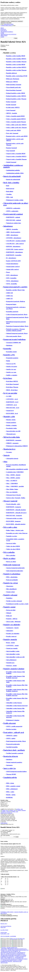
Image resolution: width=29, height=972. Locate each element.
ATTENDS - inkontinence (13, 238)
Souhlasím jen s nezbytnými (17, 21)
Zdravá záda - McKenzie (13, 621)
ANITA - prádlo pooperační (14, 726)
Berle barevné (10, 188)
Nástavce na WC (11, 363)
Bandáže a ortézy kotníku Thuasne (16, 61)
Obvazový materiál (10, 501)
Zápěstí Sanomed (11, 162)
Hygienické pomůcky (12, 358)
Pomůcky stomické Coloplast (13, 669)
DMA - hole (9, 197)
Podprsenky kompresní (11, 565)
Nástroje (6, 455)
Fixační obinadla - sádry (13, 504)
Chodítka (9, 194)
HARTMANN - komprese (13, 507)
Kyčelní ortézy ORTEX (13, 107)
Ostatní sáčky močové (12, 269)
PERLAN (9, 616)
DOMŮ (2, 36)
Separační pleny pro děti (13, 431)
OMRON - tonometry (12, 443)
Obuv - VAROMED (12, 483)
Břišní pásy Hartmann (12, 79)
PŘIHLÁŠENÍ (4, 35)
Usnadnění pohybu (10, 777)
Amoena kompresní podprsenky (15, 568)
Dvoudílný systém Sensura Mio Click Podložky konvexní (17, 694)
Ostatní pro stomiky (12, 648)
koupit (17, 836)
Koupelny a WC (9, 355)
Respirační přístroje (10, 756)
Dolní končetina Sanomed (13, 84)
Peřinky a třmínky (11, 425)
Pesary (8, 272)
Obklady (8, 613)
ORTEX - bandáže (11, 113)
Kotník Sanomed (11, 104)
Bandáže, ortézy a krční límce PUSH (16, 76)
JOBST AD (9, 293)
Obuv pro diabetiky (12, 492)
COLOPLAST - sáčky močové (15, 243)
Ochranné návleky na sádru (14, 518)
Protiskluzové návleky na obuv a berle (17, 604)
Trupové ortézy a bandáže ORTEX (16, 156)
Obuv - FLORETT (11, 480)
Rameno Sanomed (11, 148)
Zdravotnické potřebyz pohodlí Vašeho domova (7, 25)
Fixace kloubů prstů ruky (13, 87)
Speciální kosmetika (12, 747)
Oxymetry (9, 452)
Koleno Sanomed (11, 101)
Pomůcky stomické (10, 639)
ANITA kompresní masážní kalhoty (16, 771)
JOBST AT (9, 298)
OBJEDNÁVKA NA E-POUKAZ (8, 34)
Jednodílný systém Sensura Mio (15, 708)
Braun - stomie (10, 642)
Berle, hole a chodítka (11, 183)
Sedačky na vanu (11, 372)
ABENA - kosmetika (12, 229)
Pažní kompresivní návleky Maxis (16, 741)
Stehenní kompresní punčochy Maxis (17, 333)
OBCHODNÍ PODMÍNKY (7, 31)
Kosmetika (7, 348)
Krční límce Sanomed (12, 384)
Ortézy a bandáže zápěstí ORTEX (16, 119)
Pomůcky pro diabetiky (11, 625)
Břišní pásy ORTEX (12, 81)
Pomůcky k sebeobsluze (11, 574)
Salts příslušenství (11, 660)
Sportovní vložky (11, 543)
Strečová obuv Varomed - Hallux (15, 498)
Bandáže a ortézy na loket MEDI (15, 64)
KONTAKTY (4, 30)
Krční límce (7, 378)
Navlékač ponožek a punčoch (14, 753)
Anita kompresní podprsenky (14, 570)
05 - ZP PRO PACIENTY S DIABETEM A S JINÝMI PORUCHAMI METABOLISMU (13, 954)
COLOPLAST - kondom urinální (16, 241)
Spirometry (9, 765)
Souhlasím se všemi (5, 21)
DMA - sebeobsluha (11, 577)
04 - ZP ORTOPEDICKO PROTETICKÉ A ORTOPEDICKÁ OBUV (13, 952)
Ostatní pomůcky (11, 422)
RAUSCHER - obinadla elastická (15, 524)
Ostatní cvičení (10, 592)
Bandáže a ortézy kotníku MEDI (15, 56)
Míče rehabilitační (11, 589)
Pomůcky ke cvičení (10, 583)
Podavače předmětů (12, 580)
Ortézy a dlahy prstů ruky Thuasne (16, 127)
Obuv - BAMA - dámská (13, 475)
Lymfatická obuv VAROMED (15, 472)
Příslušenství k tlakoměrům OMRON (17, 446)
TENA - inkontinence (12, 281)
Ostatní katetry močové (13, 266)
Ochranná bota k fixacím (13, 495)
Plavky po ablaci (9, 558)
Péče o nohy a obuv (10, 527)
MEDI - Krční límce (12, 390)
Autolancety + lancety (12, 628)
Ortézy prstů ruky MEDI (13, 130)
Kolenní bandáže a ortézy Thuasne (16, 99)
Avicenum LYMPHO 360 (13, 342)
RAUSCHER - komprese (13, 521)
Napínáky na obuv (11, 536)
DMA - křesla (10, 783)
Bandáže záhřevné (11, 73)
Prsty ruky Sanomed (12, 133)
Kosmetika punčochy (12, 311)
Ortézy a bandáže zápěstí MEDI (15, 116)
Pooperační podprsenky (13, 744)
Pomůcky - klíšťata (11, 618)
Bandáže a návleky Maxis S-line (15, 290)
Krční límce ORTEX (12, 381)
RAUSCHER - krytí (12, 413)
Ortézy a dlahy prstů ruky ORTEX (16, 124)
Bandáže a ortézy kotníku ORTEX (16, 58)
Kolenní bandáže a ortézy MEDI (15, 93)
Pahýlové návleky (11, 729)
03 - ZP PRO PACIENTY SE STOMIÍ (14, 950)
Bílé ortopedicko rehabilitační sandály (17, 469)
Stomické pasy (10, 662)
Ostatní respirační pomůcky (14, 762)
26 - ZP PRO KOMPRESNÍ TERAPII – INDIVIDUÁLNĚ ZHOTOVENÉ (11, 961)
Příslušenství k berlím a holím (14, 200)
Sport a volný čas (9, 768)
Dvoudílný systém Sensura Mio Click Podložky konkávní (17, 690)
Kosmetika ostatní (11, 351)
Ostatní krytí (10, 410)
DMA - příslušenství (12, 789)
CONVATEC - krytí (12, 399)
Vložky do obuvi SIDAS (13, 549)
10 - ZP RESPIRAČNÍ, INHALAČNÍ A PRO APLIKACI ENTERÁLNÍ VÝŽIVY (14, 958)
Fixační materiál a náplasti (13, 214)
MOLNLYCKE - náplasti (13, 220)
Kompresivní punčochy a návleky (15, 287)
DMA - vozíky (10, 792)
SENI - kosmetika (11, 278)
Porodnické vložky (11, 428)
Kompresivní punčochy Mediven (15, 301)
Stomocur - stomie (11, 665)
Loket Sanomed (10, 110)
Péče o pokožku (9, 552)
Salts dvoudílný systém (12, 651)
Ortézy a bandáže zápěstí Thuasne (16, 122)
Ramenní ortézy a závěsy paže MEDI (16, 136)
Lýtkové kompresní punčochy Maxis (16, 314)
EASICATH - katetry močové (14, 249)
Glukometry (9, 630)
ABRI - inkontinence (12, 235)
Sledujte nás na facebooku (6, 812)
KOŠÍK (2, 33)
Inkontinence (8, 226)
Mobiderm (9, 345)
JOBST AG (9, 295)
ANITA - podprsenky (12, 211)
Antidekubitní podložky (13, 170)
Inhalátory (9, 759)
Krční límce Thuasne (12, 387)
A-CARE (8, 396)
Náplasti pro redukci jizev (13, 223)
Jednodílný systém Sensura (14, 702)
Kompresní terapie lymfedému (14, 339)
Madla (8, 361)
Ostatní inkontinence (12, 263)
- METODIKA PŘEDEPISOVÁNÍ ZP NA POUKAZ (13, 948)
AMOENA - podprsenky (13, 208)
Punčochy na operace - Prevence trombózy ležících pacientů (15, 329)
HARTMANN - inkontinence (14, 252)
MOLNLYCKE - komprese (14, 515)
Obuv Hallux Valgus (12, 489)
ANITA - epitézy (10, 738)
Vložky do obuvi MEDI (13, 546)
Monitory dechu (10, 419)
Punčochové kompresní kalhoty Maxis (17, 326)
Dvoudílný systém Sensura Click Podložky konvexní (15, 677)
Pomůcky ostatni (9, 607)
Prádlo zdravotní (9, 723)
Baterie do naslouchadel (12, 176)
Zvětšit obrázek (4, 823)
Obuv (5, 462)
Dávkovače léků (10, 610)
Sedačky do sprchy (11, 366)
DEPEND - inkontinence (13, 246)
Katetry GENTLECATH (13, 261)
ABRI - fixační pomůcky (13, 232)
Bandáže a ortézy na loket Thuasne (16, 70)
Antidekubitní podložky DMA (15, 173)
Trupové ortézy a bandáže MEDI (15, 153)
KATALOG (3, 29)
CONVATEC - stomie (12, 645)
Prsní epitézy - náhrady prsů (13, 732)
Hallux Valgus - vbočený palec (15, 530)
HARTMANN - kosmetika (13, 255)
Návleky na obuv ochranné (14, 601)
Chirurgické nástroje (12, 458)
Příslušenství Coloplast (12, 720)
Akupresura (9, 586)
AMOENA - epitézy (11, 735)
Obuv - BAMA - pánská (13, 478)
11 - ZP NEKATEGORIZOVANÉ (8, 960)
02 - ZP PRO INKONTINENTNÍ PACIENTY (16, 950)
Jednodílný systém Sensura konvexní (17, 705)
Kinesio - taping (10, 794)
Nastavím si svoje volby (6, 22)
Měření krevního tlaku (11, 437)
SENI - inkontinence (12, 275)
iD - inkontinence (11, 258)
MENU (2, 28)
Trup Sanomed (10, 150)
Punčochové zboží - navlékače (14, 750)
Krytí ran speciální (10, 393)
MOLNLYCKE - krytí (12, 407)
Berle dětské (9, 191)
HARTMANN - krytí (12, 402)
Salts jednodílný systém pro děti (15, 657)
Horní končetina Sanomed (13, 90)
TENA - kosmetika (11, 283)
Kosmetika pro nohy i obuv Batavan (16, 533)
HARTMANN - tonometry (13, 440)
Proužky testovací (11, 636)
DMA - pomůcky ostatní (13, 786)
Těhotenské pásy (11, 434)
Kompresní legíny (11, 304)
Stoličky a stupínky (11, 375)
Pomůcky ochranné (10, 595)
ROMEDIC (9, 797)
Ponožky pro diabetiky (12, 633)
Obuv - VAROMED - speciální (15, 486)
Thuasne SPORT (11, 774)
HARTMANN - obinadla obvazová (16, 512)
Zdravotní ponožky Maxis (13, 336)
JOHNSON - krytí (11, 405)
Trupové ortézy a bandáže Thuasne (16, 159)
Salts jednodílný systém (13, 654)
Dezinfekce (9, 598)
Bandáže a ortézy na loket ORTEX (16, 67)
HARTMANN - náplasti (13, 217)
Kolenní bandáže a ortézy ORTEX (16, 96)
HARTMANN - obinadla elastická (16, 510)
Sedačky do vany (11, 369)
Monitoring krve (9, 449)
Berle (7, 185)
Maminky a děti (9, 416)
